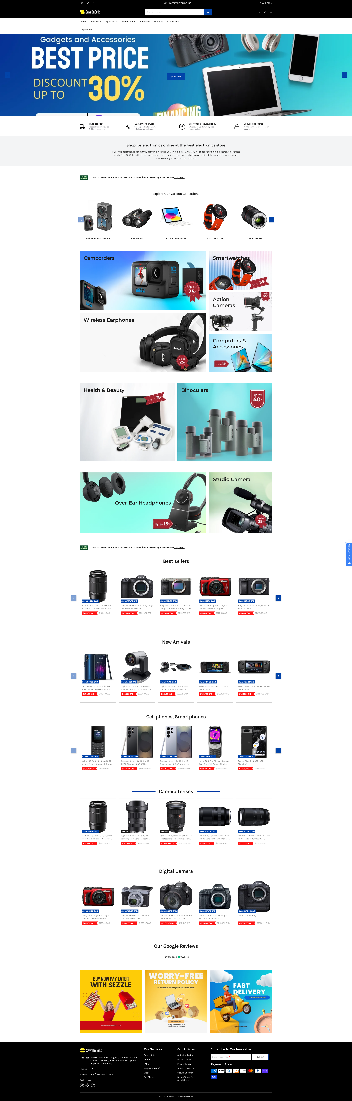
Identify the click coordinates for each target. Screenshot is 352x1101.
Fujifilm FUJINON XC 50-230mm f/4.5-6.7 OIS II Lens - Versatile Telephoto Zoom (97, 607)
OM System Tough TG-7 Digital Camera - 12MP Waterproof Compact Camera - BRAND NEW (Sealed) (214, 607)
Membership (128, 21)
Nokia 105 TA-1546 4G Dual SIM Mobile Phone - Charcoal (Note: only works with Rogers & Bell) (97, 763)
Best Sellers (173, 21)
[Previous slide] (7, 75)
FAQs (269, 3)
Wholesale (95, 21)
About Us (158, 21)
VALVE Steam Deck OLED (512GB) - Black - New (254, 687)
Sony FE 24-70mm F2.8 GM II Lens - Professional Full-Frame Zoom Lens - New (176, 837)
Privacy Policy (184, 1064)
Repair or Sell (111, 21)
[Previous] (73, 598)
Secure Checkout (185, 1072)
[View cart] (271, 12)
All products (86, 29)
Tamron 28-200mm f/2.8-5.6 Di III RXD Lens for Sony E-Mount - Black (214, 837)
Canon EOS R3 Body (247, 915)
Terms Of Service (185, 1068)
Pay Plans (148, 1077)
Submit (260, 1057)
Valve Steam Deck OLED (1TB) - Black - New (213, 687)
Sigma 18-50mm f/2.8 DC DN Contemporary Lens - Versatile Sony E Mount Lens (135, 837)
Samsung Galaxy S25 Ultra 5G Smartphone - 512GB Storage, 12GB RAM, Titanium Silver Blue (174, 763)
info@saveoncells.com (144, 129)
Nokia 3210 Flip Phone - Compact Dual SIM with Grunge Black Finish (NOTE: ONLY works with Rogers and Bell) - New (214, 763)
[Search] (208, 12)
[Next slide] (344, 75)
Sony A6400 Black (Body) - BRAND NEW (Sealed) (254, 607)
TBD (92, 1068)
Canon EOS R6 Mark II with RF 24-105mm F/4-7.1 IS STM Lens (176, 917)
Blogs (146, 1072)
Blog (262, 3)
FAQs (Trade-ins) (152, 1068)
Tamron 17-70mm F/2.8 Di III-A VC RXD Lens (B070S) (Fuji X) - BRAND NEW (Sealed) (254, 837)
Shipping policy (185, 1055)
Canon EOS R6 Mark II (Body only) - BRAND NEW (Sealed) (137, 607)
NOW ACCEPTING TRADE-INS (177, 3)
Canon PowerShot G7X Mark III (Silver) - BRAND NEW (135, 917)
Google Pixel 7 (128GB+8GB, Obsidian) (251, 762)
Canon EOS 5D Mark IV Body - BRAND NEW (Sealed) (213, 917)
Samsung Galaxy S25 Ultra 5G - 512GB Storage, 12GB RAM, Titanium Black (135, 763)
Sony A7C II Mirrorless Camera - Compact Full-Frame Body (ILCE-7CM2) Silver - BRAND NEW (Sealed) (175, 607)
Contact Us (144, 21)
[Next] (278, 598)
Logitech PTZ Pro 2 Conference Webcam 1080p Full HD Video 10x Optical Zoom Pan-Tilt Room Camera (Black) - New (136, 688)
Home (83, 21)
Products (148, 1059)
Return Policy (184, 1059)
